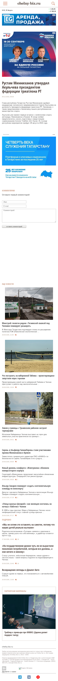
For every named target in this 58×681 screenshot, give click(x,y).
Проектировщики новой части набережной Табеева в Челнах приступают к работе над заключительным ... (27, 383)
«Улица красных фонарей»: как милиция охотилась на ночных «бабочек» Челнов (27, 505)
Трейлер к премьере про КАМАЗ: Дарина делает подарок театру (25, 634)
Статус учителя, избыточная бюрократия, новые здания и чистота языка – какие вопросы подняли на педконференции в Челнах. (27, 558)
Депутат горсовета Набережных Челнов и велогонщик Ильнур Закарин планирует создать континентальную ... (27, 493)
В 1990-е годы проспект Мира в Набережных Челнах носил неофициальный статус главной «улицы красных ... (26, 511)
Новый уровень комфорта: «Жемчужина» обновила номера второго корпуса (25, 469)
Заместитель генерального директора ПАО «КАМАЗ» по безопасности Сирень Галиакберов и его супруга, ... (25, 457)
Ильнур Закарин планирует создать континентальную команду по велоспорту (26, 487)
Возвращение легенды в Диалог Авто (20, 569)
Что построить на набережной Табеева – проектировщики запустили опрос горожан (28, 377)
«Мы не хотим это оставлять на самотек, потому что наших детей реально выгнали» (28, 526)
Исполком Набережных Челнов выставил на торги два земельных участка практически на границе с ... (24, 435)
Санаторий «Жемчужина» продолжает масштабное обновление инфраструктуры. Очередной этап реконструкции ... (28, 475)
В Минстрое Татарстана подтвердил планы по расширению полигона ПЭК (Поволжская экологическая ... (26, 331)
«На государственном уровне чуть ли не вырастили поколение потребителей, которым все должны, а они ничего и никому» (28, 548)
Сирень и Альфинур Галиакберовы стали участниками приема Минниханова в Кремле (26, 451)
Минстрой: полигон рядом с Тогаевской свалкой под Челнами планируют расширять (26, 324)
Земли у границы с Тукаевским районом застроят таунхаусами (24, 429)
